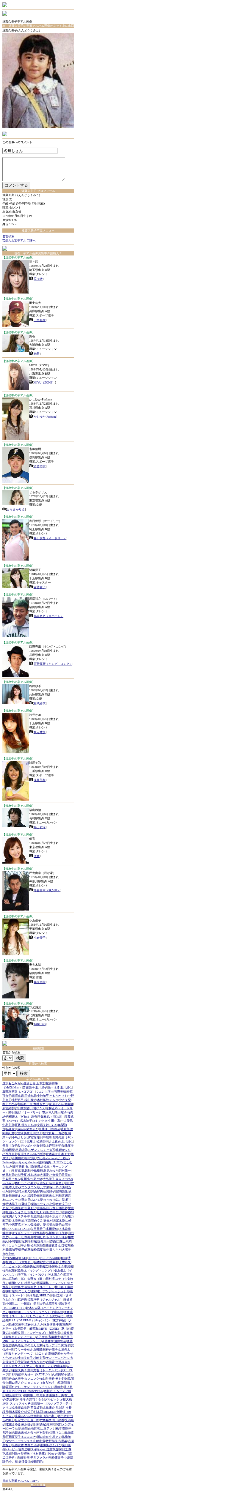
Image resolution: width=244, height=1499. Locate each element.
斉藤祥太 (48, 1341)
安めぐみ (37, 1220)
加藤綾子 (24, 1203)
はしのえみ (34, 1316)
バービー (12, 1449)
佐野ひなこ (56, 1432)
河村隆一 (65, 1170)
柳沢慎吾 (25, 1324)
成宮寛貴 (33, 1137)
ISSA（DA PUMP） (22, 1320)
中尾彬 (68, 1266)
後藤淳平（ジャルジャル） (45, 1299)
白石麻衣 (34, 1428)
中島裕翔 (37, 1170)
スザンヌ (34, 1149)
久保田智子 (59, 1374)
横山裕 (59, 1287)
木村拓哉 (43, 1100)
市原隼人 (48, 1112)
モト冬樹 (61, 1378)
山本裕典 (27, 1237)
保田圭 (63, 1449)
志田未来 (18, 1432)
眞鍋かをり (63, 1149)
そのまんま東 (33, 1345)
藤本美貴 (19, 1166)
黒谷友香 (18, 1445)
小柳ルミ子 (56, 1266)
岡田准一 (30, 1395)
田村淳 (50, 1278)
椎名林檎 (33, 1174)
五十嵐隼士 (28, 1141)
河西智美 (37, 1191)
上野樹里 (24, 1199)
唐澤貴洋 (24, 1461)
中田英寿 (62, 1324)
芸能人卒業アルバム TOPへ (20, 1480)
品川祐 (50, 1233)
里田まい (55, 1212)
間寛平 (65, 1345)
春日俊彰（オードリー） (50, 538)
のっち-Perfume (47, 1158)
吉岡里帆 (24, 1449)
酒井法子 (39, 1303)
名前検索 (8, 236)
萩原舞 (34, 1328)
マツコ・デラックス (19, 1441)
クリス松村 (9, 1407)
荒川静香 (58, 1420)
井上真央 (55, 1141)
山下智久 (30, 1212)
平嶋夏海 (27, 1249)
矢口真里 (61, 1233)
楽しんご (24, 1291)
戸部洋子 (23, 1399)
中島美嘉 (8, 1124)
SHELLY (44, 1295)
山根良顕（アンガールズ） (30, 1332)
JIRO (64, 1258)
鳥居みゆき (50, 1170)
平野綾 (32, 1241)
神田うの (30, 1283)
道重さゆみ (13, 1424)
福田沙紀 (30, 1158)
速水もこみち (11, 1083)
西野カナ (21, 1183)
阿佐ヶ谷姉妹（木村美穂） (30, 1453)
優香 (37, 856)
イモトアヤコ (52, 1345)
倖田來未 (46, 1195)
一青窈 (59, 1133)
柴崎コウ (37, 1203)
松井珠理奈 (37, 1245)
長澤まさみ (25, 1154)
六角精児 (46, 1420)
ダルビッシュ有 (55, 1399)
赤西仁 (54, 1241)
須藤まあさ (19, 1195)
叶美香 (50, 1378)
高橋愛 (52, 1353)
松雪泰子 (58, 1457)
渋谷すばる (35, 1391)
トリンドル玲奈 (56, 1237)
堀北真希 (49, 1133)
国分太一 (43, 1241)
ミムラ (53, 1100)
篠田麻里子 (56, 1183)
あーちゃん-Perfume (25, 1162)
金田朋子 (46, 1216)
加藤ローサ (25, 1104)
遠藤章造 (52, 1449)
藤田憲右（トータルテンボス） (48, 1370)
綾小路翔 (39, 1154)
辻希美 (65, 1129)
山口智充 (64, 1245)
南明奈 (59, 1145)
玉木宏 (40, 1083)
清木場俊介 (16, 1411)
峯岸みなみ (22, 1416)
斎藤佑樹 (40, 466)
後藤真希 (52, 1245)
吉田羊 (62, 1441)
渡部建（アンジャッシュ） (49, 1291)
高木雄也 (33, 1295)
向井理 (43, 1129)
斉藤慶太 (54, 1337)
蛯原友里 (8, 1174)
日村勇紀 (40, 1424)
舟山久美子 (16, 1378)
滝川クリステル (16, 1216)
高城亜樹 (15, 1249)
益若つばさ (25, 1145)
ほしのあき (40, 1120)
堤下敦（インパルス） (33, 1274)
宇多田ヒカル (11, 1179)
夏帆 (18, 1124)
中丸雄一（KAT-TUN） (36, 1374)
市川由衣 (18, 1158)
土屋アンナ (47, 1428)
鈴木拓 (50, 1424)
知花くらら (36, 1399)
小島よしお (19, 1137)
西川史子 (50, 1391)
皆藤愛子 (40, 587)
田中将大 (40, 320)
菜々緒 (38, 278)
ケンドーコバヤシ (58, 1357)
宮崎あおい (44, 1208)
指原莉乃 (24, 1191)
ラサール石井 (24, 1349)
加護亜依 (33, 1195)
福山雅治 (40, 827)
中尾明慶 (43, 1395)
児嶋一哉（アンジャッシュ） (21, 1341)
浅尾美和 (40, 780)
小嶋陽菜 (15, 1241)
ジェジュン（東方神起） (40, 1382)
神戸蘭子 (52, 1349)
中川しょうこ (11, 1245)
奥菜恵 (16, 1170)
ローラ (10, 1428)
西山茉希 (60, 1366)
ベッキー (15, 1237)
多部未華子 (53, 1224)
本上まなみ (9, 1104)
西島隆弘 (18, 1345)
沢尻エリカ (59, 1216)
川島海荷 (54, 1129)
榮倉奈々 (32, 1129)
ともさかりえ (16, 509)
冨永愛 (60, 1220)
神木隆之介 (55, 1274)
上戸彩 (50, 1145)
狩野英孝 (39, 1233)
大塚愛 (44, 1174)
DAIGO (13, 1324)
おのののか (28, 1436)
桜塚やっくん (45, 1366)
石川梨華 (31, 1166)
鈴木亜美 (15, 1220)
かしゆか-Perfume (45, 416)
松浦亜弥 (42, 1141)
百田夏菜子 (13, 1436)
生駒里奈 (21, 1428)
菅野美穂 (60, 1091)
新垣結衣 (8, 1108)
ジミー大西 (47, 1149)
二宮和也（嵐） (16, 1278)
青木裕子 (12, 1203)
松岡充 (10, 1262)
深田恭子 (56, 1187)
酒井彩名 (60, 1341)
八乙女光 (42, 1337)
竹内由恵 (8, 1270)
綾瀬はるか (56, 1104)
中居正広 (15, 1224)
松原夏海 (40, 1249)
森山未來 (65, 1241)
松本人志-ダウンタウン (21, 1187)
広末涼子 (26, 1120)
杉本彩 (38, 1411)
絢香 (37, 353)
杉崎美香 (39, 1357)
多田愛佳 (52, 1228)
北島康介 (49, 1407)
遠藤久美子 (19, 1370)
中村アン (55, 1436)
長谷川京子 (9, 1145)
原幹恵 (58, 1386)
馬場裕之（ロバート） (48, 616)
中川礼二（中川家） (19, 1303)
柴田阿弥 (37, 1461)
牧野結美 (52, 1441)
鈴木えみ (37, 1324)
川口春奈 (43, 1436)
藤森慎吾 (24, 1407)
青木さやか (37, 1362)
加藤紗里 (24, 1457)
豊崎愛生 (62, 1191)
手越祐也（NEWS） (51, 1116)
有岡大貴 (54, 1332)
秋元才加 (40, 732)
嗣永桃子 (27, 1424)
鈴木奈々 (30, 1432)
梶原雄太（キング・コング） (34, 1270)
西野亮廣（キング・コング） (53, 663)
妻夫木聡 (40, 982)
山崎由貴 (39, 1441)
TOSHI (22, 1258)
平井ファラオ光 (40, 1457)
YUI (46, 1203)
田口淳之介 (16, 1382)
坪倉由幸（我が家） (47, 890)
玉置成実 (36, 1407)
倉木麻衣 (52, 1154)
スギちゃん (38, 1449)
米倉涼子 (62, 1203)
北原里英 (52, 1303)
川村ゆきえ (37, 1108)
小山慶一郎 (31, 1420)
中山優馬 (67, 1120)
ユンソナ (12, 1199)
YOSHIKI (12, 1258)
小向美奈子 (25, 1357)
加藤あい (30, 1208)
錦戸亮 (22, 1299)
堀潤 (24, 1241)
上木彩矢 (65, 1262)
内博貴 (50, 1362)
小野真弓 (18, 1100)
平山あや (57, 1312)
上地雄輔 (65, 1228)
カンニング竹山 (34, 1378)
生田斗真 (54, 1120)
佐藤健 (68, 1104)
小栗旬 (31, 1183)
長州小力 (27, 1179)
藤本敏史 (40, 1262)
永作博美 (50, 1324)
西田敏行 (64, 1416)
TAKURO (40, 1024)
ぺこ (58, 1445)
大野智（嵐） (36, 1278)
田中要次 (42, 1266)
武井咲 (60, 1199)
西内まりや (31, 1445)
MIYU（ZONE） (44, 382)
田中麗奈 (46, 1137)
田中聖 (13, 1191)
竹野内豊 (15, 1374)
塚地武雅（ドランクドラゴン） (30, 1312)
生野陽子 (49, 1191)
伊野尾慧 (12, 1291)
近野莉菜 (43, 1212)
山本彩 (56, 1195)
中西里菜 (33, 1216)
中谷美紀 (65, 1100)
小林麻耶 (52, 1262)
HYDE (53, 1124)
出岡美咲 (18, 1208)
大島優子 (49, 1179)
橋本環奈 (62, 1428)
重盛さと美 (56, 1395)
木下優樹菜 (59, 1208)
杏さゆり (49, 1199)
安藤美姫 (43, 1124)
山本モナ (64, 1154)
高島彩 (25, 1170)
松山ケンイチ (15, 1212)
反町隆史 (39, 1349)
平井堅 (25, 1245)
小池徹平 (43, 1095)
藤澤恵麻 (18, 1095)
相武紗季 (40, 703)
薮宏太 (19, 1420)
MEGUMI (49, 1411)
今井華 (13, 1461)
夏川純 (65, 1328)
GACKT (11, 1129)
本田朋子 (67, 1337)
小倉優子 (40, 937)
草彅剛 (62, 1382)
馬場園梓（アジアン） (52, 1283)
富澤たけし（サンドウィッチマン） (30, 1386)
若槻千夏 (21, 1174)
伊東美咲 (39, 1145)
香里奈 (66, 1174)
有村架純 (43, 1432)
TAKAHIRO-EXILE (18, 1228)
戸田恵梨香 (22, 1108)
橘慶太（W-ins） (20, 1116)
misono (21, 1129)
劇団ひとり (16, 1283)
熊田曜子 (61, 1112)
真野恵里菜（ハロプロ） (18, 1091)
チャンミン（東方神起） (51, 1320)
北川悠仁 (66, 1087)
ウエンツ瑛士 (45, 1091)
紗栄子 (28, 1411)
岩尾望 (25, 1220)
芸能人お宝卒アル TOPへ (19, 240)
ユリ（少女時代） (54, 1316)
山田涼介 (36, 1133)
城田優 (6, 1233)
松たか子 (64, 1353)
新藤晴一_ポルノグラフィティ (51, 1403)
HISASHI (33, 1258)
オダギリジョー (22, 1233)
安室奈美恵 (22, 1133)
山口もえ (42, 1353)
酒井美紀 (30, 1266)
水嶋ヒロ (40, 1237)
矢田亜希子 (38, 1228)
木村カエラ (40, 1104)
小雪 (52, 1203)
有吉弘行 (43, 1183)
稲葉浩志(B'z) (15, 1395)
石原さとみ (28, 1083)
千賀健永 (24, 1362)
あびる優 (37, 1199)
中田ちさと (53, 1249)
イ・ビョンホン (12, 1266)
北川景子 (41, 1087)
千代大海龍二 (24, 1262)
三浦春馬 (30, 1095)
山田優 (10, 1149)
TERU (44, 1258)
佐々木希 (54, 1087)
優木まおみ (28, 1124)
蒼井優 (41, 1224)
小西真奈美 (9, 1154)
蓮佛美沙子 (47, 1445)
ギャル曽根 (28, 1224)
